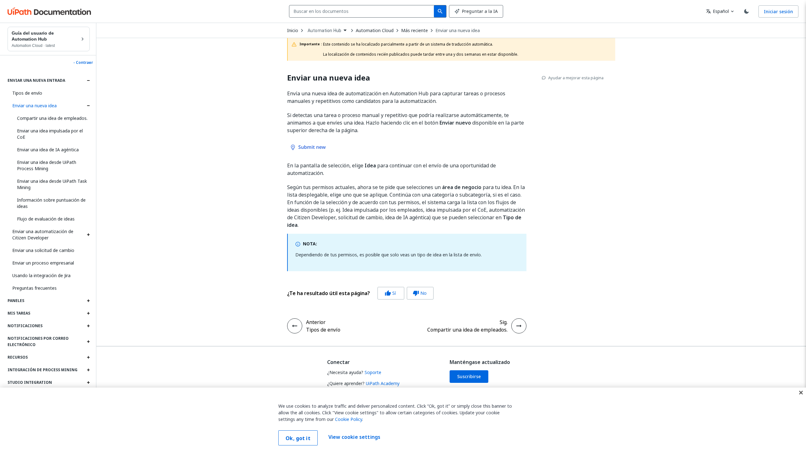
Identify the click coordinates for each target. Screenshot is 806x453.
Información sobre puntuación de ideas (51, 203)
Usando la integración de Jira (41, 275)
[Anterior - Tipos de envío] (294, 325)
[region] (403, 420)
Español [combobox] (717, 11)
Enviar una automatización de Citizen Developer (42, 234)
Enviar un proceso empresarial (43, 263)
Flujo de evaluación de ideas (46, 218)
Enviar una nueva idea (34, 105)
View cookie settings (354, 437)
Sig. (504, 322)
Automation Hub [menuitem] (324, 30)
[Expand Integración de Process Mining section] (88, 370)
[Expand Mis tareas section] (88, 313)
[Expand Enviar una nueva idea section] (88, 106)
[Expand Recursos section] (88, 357)
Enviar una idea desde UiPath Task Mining (52, 184)
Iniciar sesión (778, 11)
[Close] (801, 392)
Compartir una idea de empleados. (52, 118)
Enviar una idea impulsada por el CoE (50, 133)
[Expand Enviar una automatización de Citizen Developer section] (88, 235)
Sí (390, 293)
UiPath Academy (383, 383)
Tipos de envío (27, 93)
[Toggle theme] (746, 11)
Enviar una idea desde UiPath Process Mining (46, 165)
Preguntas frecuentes (34, 288)
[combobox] (363, 11)
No (420, 293)
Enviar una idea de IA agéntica (48, 149)
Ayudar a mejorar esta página (576, 78)
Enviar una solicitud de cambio (43, 250)
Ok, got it (298, 438)
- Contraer (83, 62)
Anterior (316, 322)
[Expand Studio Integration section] (88, 382)
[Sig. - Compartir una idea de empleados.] (518, 325)
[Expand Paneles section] (88, 301)
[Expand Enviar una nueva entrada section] (88, 80)
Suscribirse (469, 376)
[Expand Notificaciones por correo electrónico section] (88, 341)
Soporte (373, 372)
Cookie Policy (348, 419)
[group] (360, 293)
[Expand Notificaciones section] (88, 326)
